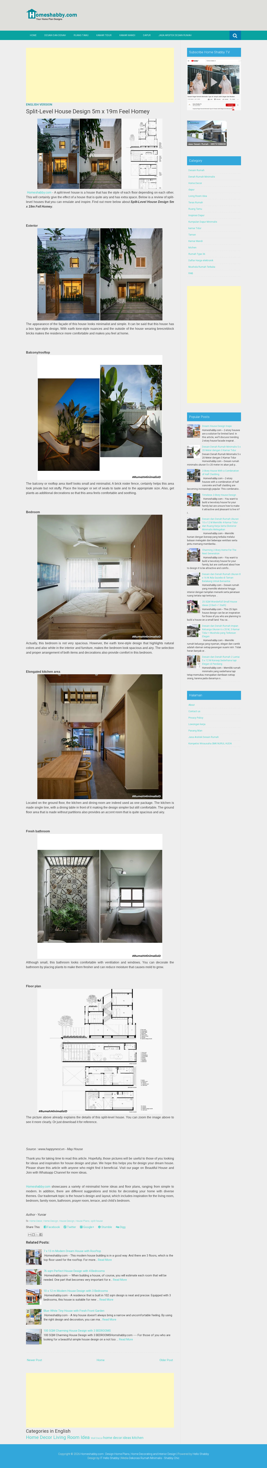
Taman (192, 234)
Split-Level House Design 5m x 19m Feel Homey (88, 111)
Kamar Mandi (127, 35)
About (191, 705)
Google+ (88, 1227)
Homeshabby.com (39, 192)
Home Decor (35, 1220)
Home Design (50, 1220)
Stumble (106, 1227)
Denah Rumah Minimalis (201, 176)
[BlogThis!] (33, 1235)
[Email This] (30, 1235)
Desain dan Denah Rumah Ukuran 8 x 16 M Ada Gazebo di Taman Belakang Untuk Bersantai (221, 578)
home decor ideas (117, 1438)
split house (97, 1220)
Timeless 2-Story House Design (219, 495)
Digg (122, 1227)
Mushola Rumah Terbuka (201, 267)
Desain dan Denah (55, 35)
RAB (190, 273)
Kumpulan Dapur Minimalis (202, 221)
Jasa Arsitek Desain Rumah (175, 35)
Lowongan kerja (196, 724)
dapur (191, 189)
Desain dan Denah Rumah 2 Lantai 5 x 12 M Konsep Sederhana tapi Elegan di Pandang (221, 660)
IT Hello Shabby (109, 1458)
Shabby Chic (171, 1458)
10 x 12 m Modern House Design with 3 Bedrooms (76, 1291)
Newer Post (34, 1360)
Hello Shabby (201, 1454)
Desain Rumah (196, 170)
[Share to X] (37, 1235)
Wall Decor (97, 1438)
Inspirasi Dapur (196, 215)
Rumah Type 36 (196, 254)
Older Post (166, 1360)
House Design (66, 1220)
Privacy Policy (195, 717)
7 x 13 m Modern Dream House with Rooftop (72, 1251)
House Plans (83, 1220)
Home (33, 35)
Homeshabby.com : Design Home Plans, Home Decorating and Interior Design (128, 1454)
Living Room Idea (71, 1437)
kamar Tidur (194, 228)
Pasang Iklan (195, 730)
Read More (105, 1260)
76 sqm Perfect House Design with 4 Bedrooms (74, 1271)
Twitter (71, 1227)
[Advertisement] (100, 75)
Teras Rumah (195, 202)
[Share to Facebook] (41, 1235)
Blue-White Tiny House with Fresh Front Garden (74, 1310)
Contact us (194, 711)
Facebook (53, 1227)
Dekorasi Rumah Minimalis (145, 1458)
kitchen (137, 1438)
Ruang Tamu (81, 35)
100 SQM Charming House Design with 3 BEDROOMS (77, 1330)
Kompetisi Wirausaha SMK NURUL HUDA (210, 743)
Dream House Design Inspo (217, 426)
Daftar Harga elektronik (200, 260)
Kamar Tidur (104, 35)
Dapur (147, 35)
